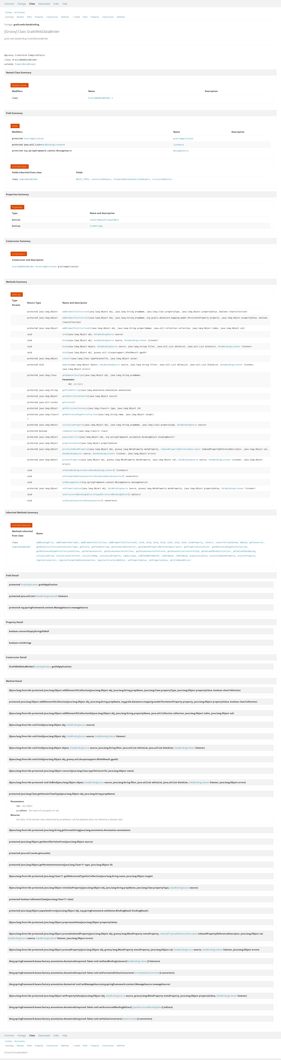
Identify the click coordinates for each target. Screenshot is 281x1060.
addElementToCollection (75, 311)
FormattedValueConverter (108, 476)
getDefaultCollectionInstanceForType (56, 547)
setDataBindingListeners (75, 470)
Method (65, 17)
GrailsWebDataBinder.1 (100, 98)
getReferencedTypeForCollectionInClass (58, 551)
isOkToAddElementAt (148, 556)
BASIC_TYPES (82, 179)
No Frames (19, 12)
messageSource (181, 151)
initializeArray (45, 556)
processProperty (71, 460)
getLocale (67, 402)
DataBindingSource (104, 334)
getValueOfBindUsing (244, 551)
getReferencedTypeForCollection (79, 414)
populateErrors (70, 437)
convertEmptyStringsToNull (104, 220)
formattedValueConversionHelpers (132, 179)
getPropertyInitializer (197, 547)
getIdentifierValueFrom (75, 396)
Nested (20, 17)
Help (64, 3)
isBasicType (129, 556)
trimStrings (96, 226)
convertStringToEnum (226, 542)
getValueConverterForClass (118, 551)
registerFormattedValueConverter (77, 560)
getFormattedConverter (123, 547)
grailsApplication (183, 138)
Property (39, 17)
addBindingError (45, 542)
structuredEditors (162, 179)
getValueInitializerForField (183, 551)
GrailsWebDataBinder (23, 266)
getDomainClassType (72, 375)
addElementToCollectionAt (76, 328)
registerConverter (46, 560)
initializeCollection (68, 556)
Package (22, 3)
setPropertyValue (71, 488)
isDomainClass (70, 431)
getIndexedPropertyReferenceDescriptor (159, 547)
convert (66, 358)
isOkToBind (167, 556)
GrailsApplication (34, 138)
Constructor (52, 17)
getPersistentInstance (74, 408)
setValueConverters (72, 500)
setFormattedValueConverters (78, 476)
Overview (9, 3)
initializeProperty (72, 425)
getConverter (256, 542)
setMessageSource (71, 482)
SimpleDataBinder (25, 64)
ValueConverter (93, 500)
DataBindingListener (52, 145)
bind (64, 334)
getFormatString (71, 390)
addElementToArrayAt (67, 542)
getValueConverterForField (150, 551)
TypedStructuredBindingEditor (111, 494)
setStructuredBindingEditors (78, 494)
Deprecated (44, 3)
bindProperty (196, 542)
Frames (8, 12)
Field (29, 17)
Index (56, 3)
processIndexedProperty (75, 449)
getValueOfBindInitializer (216, 551)
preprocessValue (71, 443)
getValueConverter (92, 551)
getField (84, 547)
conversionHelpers (101, 179)
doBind (65, 364)
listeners (178, 145)
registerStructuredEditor (111, 560)
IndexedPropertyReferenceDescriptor (181, 449)
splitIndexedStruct (180, 560)
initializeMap (89, 556)
